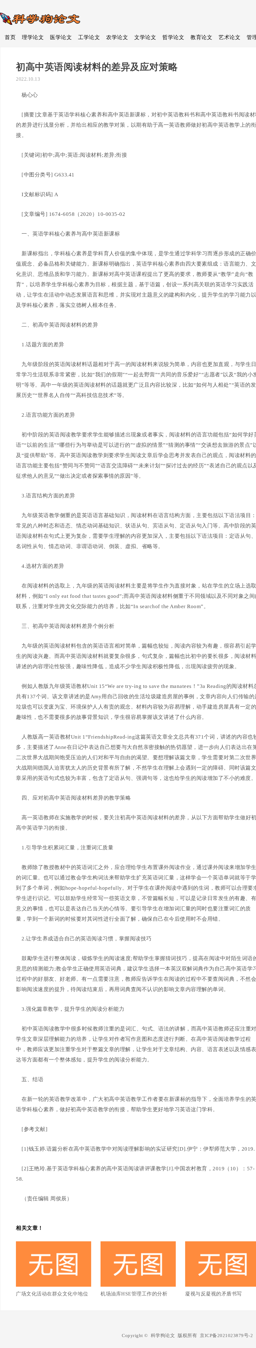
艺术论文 (229, 37)
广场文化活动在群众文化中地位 (52, 1293)
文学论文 (145, 37)
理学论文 (33, 37)
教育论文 (201, 37)
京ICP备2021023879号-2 (226, 1335)
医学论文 (61, 37)
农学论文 (117, 37)
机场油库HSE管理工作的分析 (134, 1293)
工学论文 (89, 37)
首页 (10, 37)
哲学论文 (173, 37)
